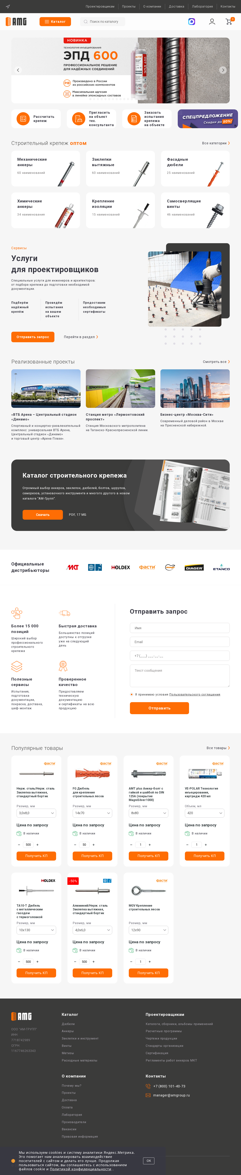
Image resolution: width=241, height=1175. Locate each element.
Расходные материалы (80, 1060)
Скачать (43, 515)
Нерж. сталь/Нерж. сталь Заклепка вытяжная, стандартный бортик (36, 792)
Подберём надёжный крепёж (20, 307)
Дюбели (68, 1024)
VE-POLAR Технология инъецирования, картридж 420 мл (201, 792)
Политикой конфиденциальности (80, 1169)
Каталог (70, 1014)
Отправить (159, 708)
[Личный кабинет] (212, 22)
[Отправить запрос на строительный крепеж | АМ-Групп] (229, 22)
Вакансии (69, 1129)
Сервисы (19, 248)
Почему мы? (72, 1085)
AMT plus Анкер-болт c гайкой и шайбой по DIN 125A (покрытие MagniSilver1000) (146, 794)
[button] (90, 99)
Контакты (228, 6)
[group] (120, 70)
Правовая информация (80, 1136)
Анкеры (68, 1031)
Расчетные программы (164, 1031)
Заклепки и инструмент (80, 1038)
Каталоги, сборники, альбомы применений (179, 1024)
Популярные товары (37, 748)
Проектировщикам (100, 6)
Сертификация (157, 1053)
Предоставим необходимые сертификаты (94, 307)
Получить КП (36, 856)
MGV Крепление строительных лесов (144, 907)
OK (149, 1161)
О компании (152, 6)
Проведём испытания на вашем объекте (54, 309)
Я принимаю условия (177, 694)
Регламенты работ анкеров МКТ (171, 1060)
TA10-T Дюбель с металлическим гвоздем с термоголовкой (30, 911)
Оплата (67, 1107)
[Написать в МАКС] (191, 21)
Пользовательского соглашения (194, 694)
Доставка (176, 6)
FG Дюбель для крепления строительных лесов (88, 792)
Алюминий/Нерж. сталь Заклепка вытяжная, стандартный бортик (90, 909)
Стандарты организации (164, 1046)
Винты (67, 1046)
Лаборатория (202, 6)
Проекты (129, 6)
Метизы (68, 1053)
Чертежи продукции (161, 1038)
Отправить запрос (33, 337)
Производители (74, 1122)
